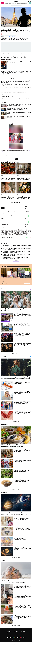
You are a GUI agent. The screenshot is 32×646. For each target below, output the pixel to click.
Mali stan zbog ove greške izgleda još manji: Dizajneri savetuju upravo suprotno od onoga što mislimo (16, 249)
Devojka (10, 155)
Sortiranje (26, 206)
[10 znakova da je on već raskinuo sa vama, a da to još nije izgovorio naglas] (3, 113)
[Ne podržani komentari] (30, 208)
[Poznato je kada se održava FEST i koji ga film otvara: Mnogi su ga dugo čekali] (16, 299)
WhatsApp (3, 99)
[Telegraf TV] (19, 640)
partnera (17, 38)
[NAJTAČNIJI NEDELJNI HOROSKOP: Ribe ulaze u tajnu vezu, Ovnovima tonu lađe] (7, 551)
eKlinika (3, 357)
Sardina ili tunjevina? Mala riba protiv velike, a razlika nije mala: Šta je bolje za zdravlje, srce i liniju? (16, 255)
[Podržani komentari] (28, 208)
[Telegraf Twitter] (15, 640)
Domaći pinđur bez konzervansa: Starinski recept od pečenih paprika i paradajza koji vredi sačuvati (16, 246)
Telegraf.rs (3, 1)
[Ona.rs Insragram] (17, 640)
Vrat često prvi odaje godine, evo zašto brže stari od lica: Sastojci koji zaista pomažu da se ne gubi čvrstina (15, 252)
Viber (6, 99)
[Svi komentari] (25, 208)
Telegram (9, 99)
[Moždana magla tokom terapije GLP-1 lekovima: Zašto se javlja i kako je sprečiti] (7, 395)
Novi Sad (2, 155)
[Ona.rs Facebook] (12, 640)
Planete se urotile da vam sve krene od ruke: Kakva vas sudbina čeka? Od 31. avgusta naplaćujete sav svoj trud (16, 258)
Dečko (6, 155)
